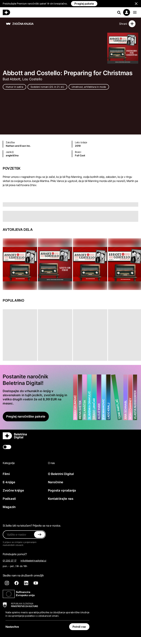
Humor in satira (14, 86)
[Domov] (6, 12)
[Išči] (119, 12)
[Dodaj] (132, 23)
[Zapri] (39, 534)
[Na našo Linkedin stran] (26, 583)
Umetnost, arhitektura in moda (89, 86)
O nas (51, 463)
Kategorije (9, 463)
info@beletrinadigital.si (33, 560)
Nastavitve (12, 626)
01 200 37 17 (10, 560)
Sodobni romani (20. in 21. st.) (47, 86)
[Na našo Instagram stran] (7, 583)
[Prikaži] (134, 12)
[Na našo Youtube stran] (36, 583)
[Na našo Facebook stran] (16, 583)
